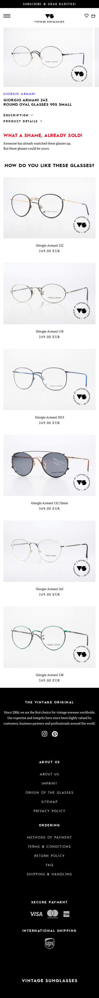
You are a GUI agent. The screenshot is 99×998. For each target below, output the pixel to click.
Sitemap (49, 801)
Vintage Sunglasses (49, 22)
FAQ (49, 865)
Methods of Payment (49, 837)
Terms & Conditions (49, 846)
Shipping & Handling (49, 874)
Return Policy (49, 855)
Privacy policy (50, 811)
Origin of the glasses (50, 792)
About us (49, 774)
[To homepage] (49, 16)
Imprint (49, 783)
